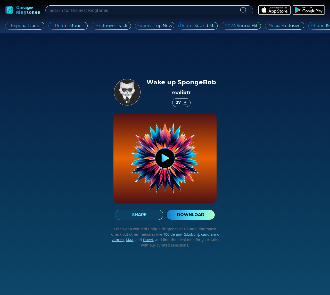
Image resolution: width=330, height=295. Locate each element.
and (144, 239)
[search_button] (243, 10)
